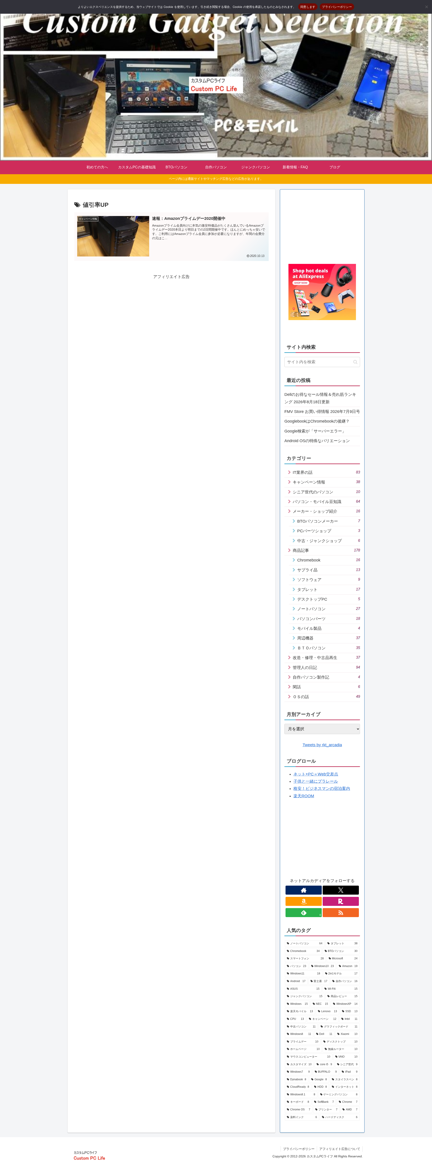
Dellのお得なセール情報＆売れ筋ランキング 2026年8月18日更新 (320, 398)
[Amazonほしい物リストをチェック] (304, 901)
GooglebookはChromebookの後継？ (317, 421)
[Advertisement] (171, 311)
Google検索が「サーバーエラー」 (315, 431)
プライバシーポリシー (299, 1149)
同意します (307, 7)
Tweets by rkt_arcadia (322, 745)
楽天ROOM (303, 796)
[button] (355, 362)
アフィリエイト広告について (339, 1149)
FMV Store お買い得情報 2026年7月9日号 (322, 411)
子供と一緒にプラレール (315, 781)
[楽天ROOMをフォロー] (341, 901)
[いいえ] (426, 6)
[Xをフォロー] (341, 890)
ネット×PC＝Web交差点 (315, 774)
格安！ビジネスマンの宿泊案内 (321, 788)
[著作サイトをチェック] (304, 890)
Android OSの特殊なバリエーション (317, 441)
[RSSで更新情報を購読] (341, 912)
